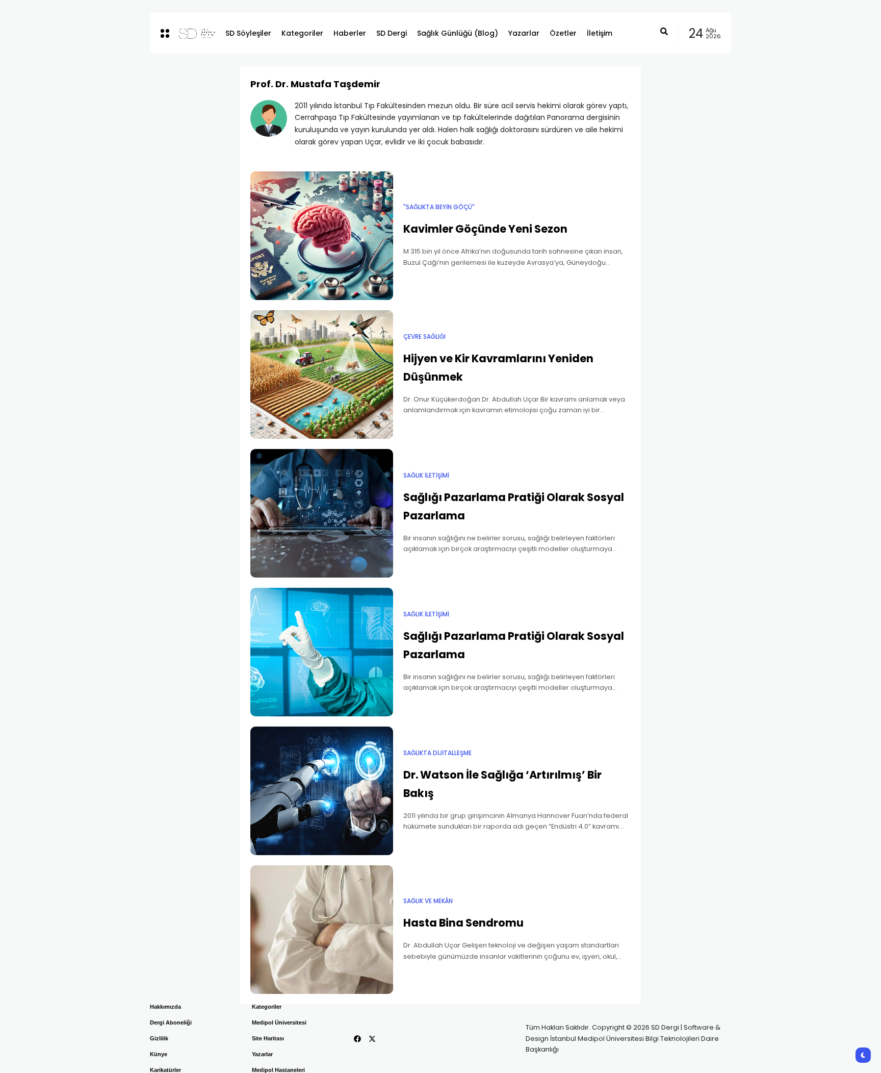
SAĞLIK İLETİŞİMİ (426, 475)
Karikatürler (165, 1070)
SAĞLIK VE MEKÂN (428, 901)
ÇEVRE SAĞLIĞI (424, 337)
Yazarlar (262, 1054)
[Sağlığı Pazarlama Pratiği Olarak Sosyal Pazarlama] (321, 513)
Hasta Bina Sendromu (463, 922)
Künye (158, 1054)
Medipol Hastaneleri (278, 1070)
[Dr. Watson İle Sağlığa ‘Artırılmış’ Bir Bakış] (321, 791)
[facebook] (357, 1038)
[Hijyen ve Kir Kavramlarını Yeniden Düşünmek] (321, 374)
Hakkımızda (165, 1007)
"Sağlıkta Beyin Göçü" (439, 207)
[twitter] (372, 1038)
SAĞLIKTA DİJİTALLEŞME (437, 753)
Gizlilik (159, 1038)
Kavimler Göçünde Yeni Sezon (485, 228)
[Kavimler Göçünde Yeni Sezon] (321, 235)
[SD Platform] (193, 33)
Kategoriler (266, 1007)
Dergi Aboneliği (171, 1022)
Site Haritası (268, 1038)
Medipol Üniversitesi (279, 1022)
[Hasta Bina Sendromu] (321, 929)
